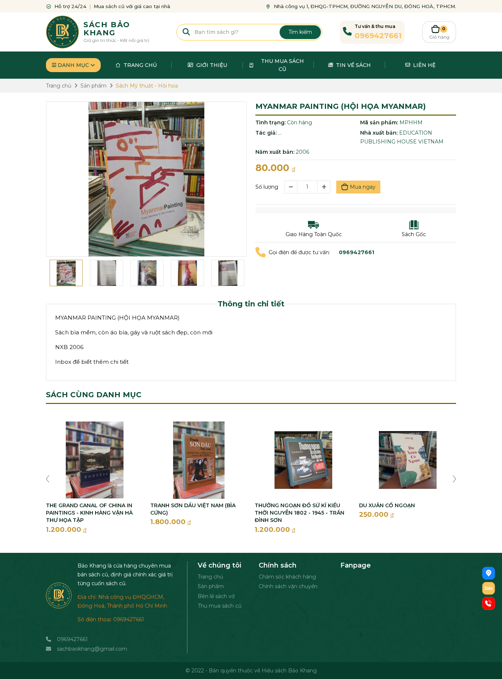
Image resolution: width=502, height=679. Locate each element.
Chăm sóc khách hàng (287, 576)
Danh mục (73, 65)
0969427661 (72, 639)
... (280, 132)
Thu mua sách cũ (219, 605)
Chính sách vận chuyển (288, 586)
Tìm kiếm (300, 32)
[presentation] (47, 478)
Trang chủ (210, 576)
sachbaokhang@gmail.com (92, 649)
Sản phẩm (211, 586)
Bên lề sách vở (216, 596)
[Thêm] (324, 187)
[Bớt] (290, 187)
